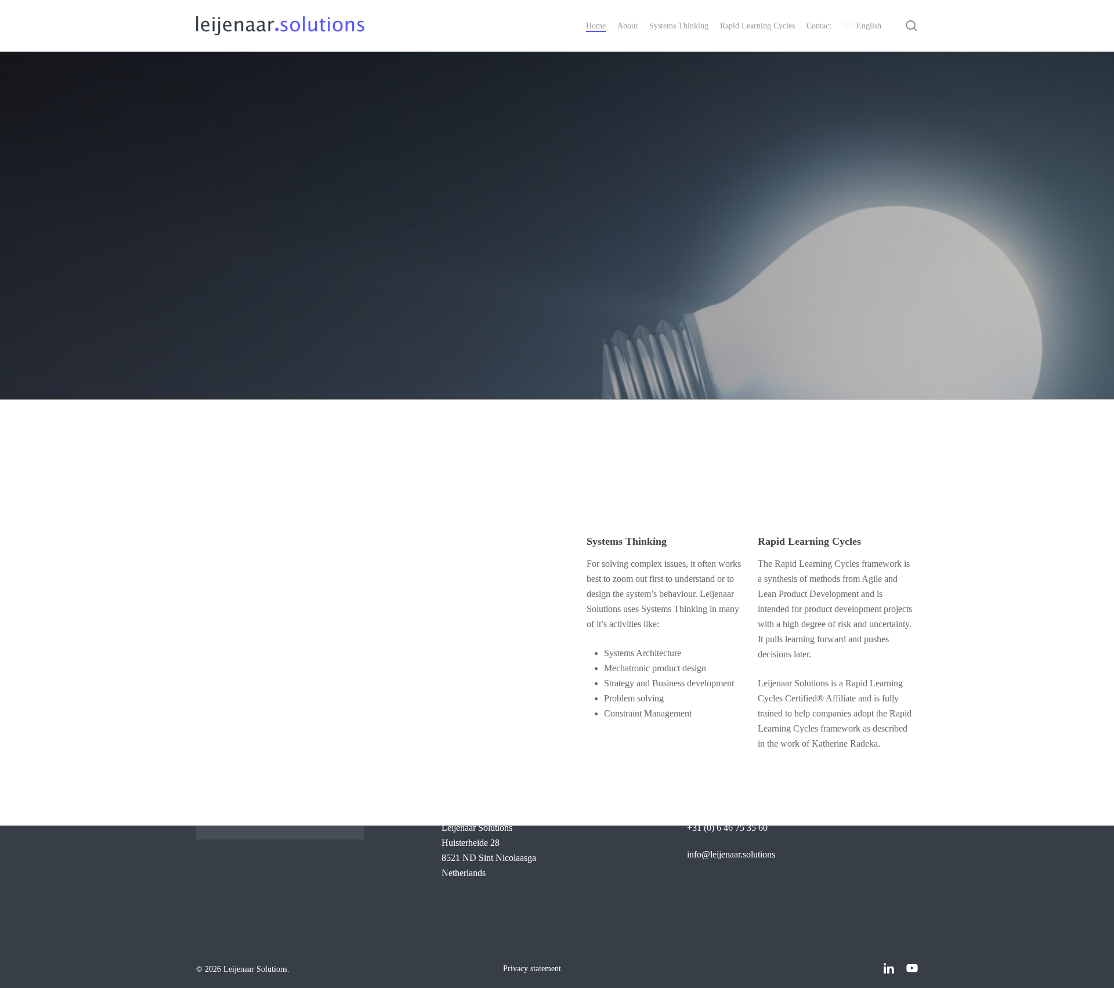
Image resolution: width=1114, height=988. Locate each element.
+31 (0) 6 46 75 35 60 (727, 828)
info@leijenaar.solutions (731, 854)
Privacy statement (532, 968)
